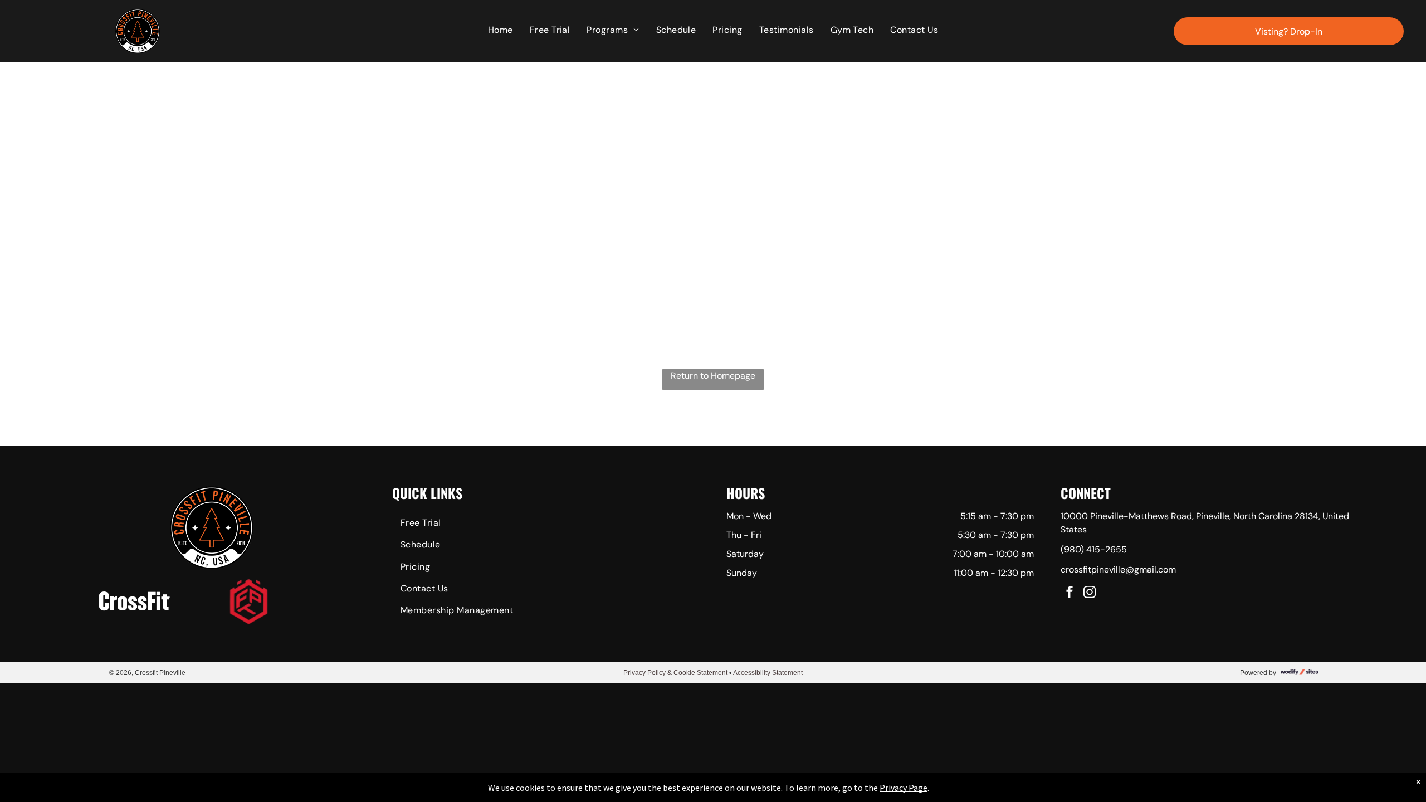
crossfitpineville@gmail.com (1118, 569)
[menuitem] (500, 30)
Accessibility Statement (768, 673)
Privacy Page (903, 787)
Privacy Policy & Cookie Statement (675, 673)
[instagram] (1089, 593)
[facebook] (1069, 593)
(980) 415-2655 (1094, 549)
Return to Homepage (713, 376)
